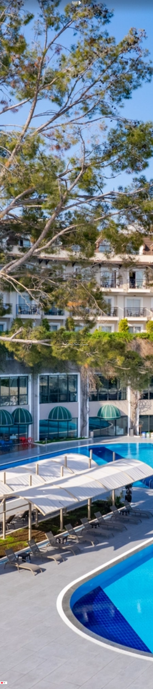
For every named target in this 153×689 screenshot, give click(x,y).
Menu (3, 3)
